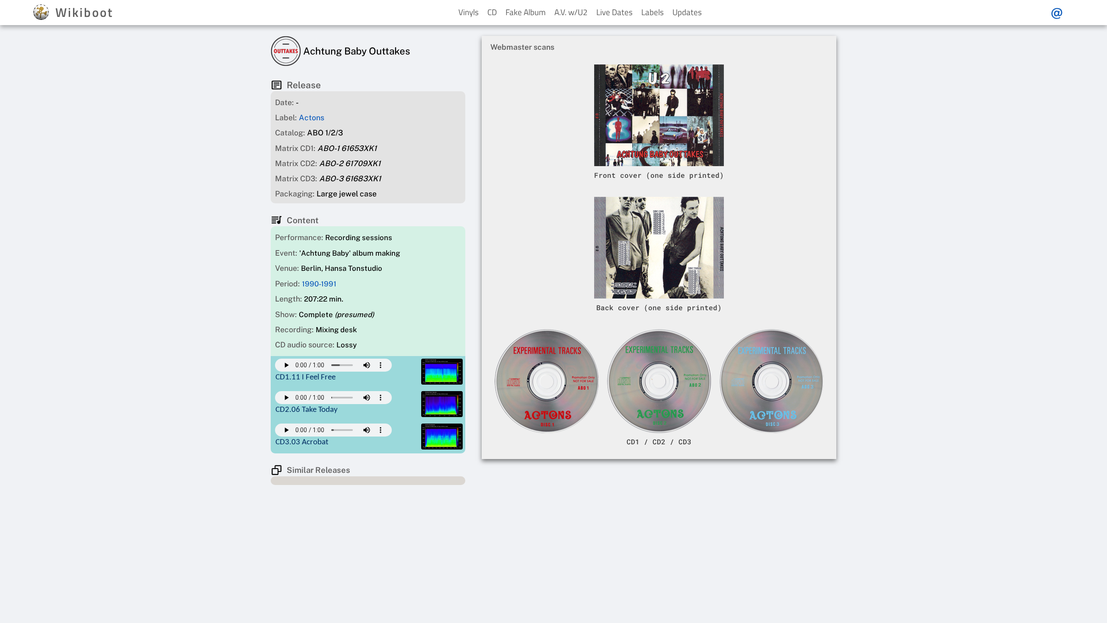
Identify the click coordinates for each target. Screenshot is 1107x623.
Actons (311, 117)
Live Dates (614, 12)
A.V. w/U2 (571, 12)
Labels (652, 12)
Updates (687, 12)
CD (492, 12)
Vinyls (468, 12)
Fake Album (526, 12)
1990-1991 (319, 283)
